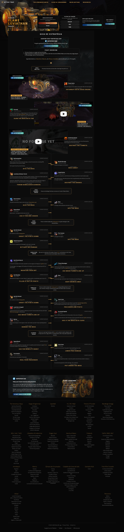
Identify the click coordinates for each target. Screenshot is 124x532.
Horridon (89, 408)
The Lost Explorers (16, 413)
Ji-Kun (89, 415)
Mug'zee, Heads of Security (34, 446)
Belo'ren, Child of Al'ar (71, 419)
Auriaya (16, 507)
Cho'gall (108, 456)
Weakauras (107, 498)
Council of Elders (89, 410)
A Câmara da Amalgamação (34, 470)
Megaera (89, 413)
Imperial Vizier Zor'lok (16, 446)
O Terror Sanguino (71, 437)
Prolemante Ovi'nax (71, 443)
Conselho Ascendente (108, 454)
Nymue (16, 478)
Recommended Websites (107, 505)
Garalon (16, 450)
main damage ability (82, 303)
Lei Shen (89, 426)
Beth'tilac (89, 439)
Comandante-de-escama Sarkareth (34, 483)
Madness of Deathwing (53, 448)
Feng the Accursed (16, 437)
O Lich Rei (71, 490)
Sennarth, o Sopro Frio (53, 472)
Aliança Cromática (53, 59)
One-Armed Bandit (34, 445)
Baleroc (89, 443)
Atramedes (107, 443)
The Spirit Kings (16, 441)
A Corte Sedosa (71, 446)
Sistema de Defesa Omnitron (107, 439)
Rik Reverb (34, 439)
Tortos (89, 411)
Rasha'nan (71, 441)
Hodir (16, 514)
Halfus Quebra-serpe (107, 450)
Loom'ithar (107, 408)
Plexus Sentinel (107, 406)
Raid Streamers (107, 503)
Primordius (89, 419)
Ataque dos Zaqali (34, 474)
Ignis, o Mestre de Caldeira (16, 498)
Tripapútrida (71, 477)
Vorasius (71, 408)
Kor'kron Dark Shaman (34, 417)
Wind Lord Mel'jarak (16, 452)
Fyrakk (16, 483)
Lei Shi (16, 461)
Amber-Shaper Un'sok (16, 454)
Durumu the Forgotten (89, 417)
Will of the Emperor (16, 445)
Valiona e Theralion (107, 452)
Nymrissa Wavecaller (16, 406)
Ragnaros (89, 446)
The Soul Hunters (108, 413)
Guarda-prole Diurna (53, 480)
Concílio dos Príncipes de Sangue (71, 483)
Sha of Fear (16, 463)
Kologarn (16, 505)
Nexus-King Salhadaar (108, 417)
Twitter (60, 528)
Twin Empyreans (89, 424)
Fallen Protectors (35, 408)
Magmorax (34, 480)
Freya (16, 511)
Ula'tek (16, 421)
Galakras (35, 413)
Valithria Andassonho (71, 487)
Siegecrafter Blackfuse (35, 426)
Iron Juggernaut (34, 415)
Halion (89, 469)
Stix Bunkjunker (34, 441)
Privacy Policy (65, 525)
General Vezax (16, 516)
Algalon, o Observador (16, 520)
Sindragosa (71, 488)
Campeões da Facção (108, 472)
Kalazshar (38, 59)
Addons (107, 496)
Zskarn (34, 478)
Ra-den (89, 428)
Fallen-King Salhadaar (71, 411)
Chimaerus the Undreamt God (71, 417)
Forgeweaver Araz (108, 411)
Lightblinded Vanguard (71, 413)
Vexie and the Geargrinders (35, 435)
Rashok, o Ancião (35, 476)
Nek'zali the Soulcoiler (16, 408)
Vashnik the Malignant (16, 411)
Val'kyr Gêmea (107, 474)
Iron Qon (89, 423)
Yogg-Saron (16, 518)
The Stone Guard (16, 435)
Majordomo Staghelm (89, 445)
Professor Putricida (71, 481)
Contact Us (72, 525)
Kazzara (34, 469)
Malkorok (34, 421)
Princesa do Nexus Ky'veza (71, 445)
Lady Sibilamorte (71, 470)
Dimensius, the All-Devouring (107, 419)
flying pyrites (54, 287)
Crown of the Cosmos (71, 415)
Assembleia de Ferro (16, 503)
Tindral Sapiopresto (16, 482)
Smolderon (16, 480)
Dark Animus (89, 421)
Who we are (76, 528)
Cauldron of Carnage (34, 437)
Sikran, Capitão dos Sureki (71, 439)
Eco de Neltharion (34, 482)
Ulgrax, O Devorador (71, 435)
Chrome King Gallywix (35, 448)
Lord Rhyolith (89, 437)
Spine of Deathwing (52, 446)
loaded (66, 268)
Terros (52, 470)
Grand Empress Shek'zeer (16, 456)
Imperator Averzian (71, 406)
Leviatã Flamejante (16, 496)
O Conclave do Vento (108, 435)
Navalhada (16, 499)
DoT (58, 252)
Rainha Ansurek (71, 448)
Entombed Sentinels (16, 410)
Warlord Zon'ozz (53, 437)
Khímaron (107, 445)
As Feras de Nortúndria (107, 469)
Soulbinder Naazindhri (108, 410)
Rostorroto (71, 479)
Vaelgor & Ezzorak (71, 410)
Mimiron (16, 509)
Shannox (89, 435)
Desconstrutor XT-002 (16, 501)
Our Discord (68, 528)
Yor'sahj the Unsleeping (53, 439)
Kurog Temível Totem (53, 478)
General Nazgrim (34, 419)
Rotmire (53, 406)
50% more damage (14, 312)
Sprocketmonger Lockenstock (34, 443)
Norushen (34, 410)
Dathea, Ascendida (53, 476)
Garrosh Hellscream (34, 430)
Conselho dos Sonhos (16, 474)
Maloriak (108, 446)
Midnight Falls (71, 421)
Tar (45, 345)
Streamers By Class (107, 499)
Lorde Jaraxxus (107, 470)
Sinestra (108, 458)
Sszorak (16, 415)
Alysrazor (89, 441)
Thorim (16, 512)
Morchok (53, 435)
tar (55, 332)
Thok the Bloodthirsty (35, 424)
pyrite (42, 263)
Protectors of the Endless (16, 458)
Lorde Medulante (71, 469)
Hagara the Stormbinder (52, 441)
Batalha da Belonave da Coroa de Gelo (71, 473)
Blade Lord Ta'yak (16, 448)
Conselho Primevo (53, 474)
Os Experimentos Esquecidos (34, 472)
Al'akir (107, 437)
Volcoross (16, 472)
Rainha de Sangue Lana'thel (71, 485)
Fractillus (108, 415)
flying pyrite (56, 221)
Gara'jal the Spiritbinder (16, 439)
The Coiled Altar (16, 419)
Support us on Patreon (50, 528)
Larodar (16, 476)
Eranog (53, 469)
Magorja (108, 441)
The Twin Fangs (16, 417)
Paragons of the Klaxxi (34, 428)
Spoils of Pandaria (34, 423)
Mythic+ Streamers (107, 501)
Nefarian (108, 448)
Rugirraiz (16, 469)
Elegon (16, 443)
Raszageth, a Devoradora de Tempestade (52, 482)
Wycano (44, 59)
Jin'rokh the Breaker (89, 406)
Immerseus (34, 406)
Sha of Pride (34, 411)
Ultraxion (53, 443)
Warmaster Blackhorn (53, 445)
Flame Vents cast (32, 202)
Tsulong (16, 459)
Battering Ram (22, 114)
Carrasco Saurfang (71, 475)
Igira (16, 470)
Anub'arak (107, 476)
